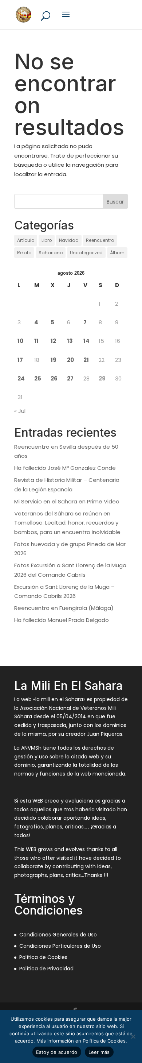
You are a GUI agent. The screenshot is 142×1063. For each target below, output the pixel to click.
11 (36, 341)
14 (86, 341)
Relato (24, 253)
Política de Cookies (43, 957)
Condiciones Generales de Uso (58, 934)
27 (70, 378)
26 (54, 378)
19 (53, 360)
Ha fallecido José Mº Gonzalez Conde (65, 468)
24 (21, 378)
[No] (133, 1036)
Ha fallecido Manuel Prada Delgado (61, 620)
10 (20, 341)
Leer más (99, 1052)
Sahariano (51, 253)
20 (70, 360)
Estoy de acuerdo (57, 1052)
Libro (47, 240)
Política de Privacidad (46, 968)
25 (37, 378)
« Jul (19, 411)
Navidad (69, 240)
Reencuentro (100, 240)
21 (86, 360)
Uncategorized (86, 253)
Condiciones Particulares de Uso (60, 946)
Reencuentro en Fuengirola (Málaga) (64, 608)
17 (20, 360)
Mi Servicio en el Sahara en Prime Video (66, 501)
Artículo (25, 240)
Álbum (117, 253)
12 (53, 341)
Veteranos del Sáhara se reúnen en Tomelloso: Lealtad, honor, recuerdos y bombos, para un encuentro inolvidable (67, 523)
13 (70, 341)
